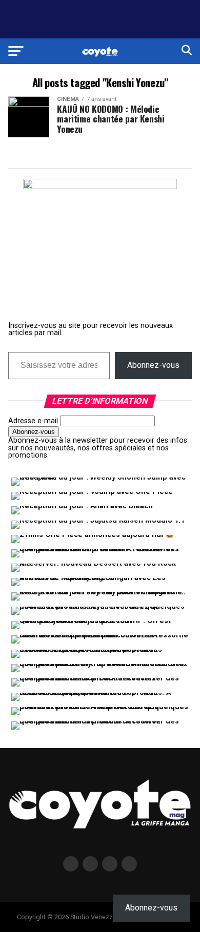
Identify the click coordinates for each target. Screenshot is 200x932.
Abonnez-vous (153, 365)
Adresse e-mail (33, 421)
